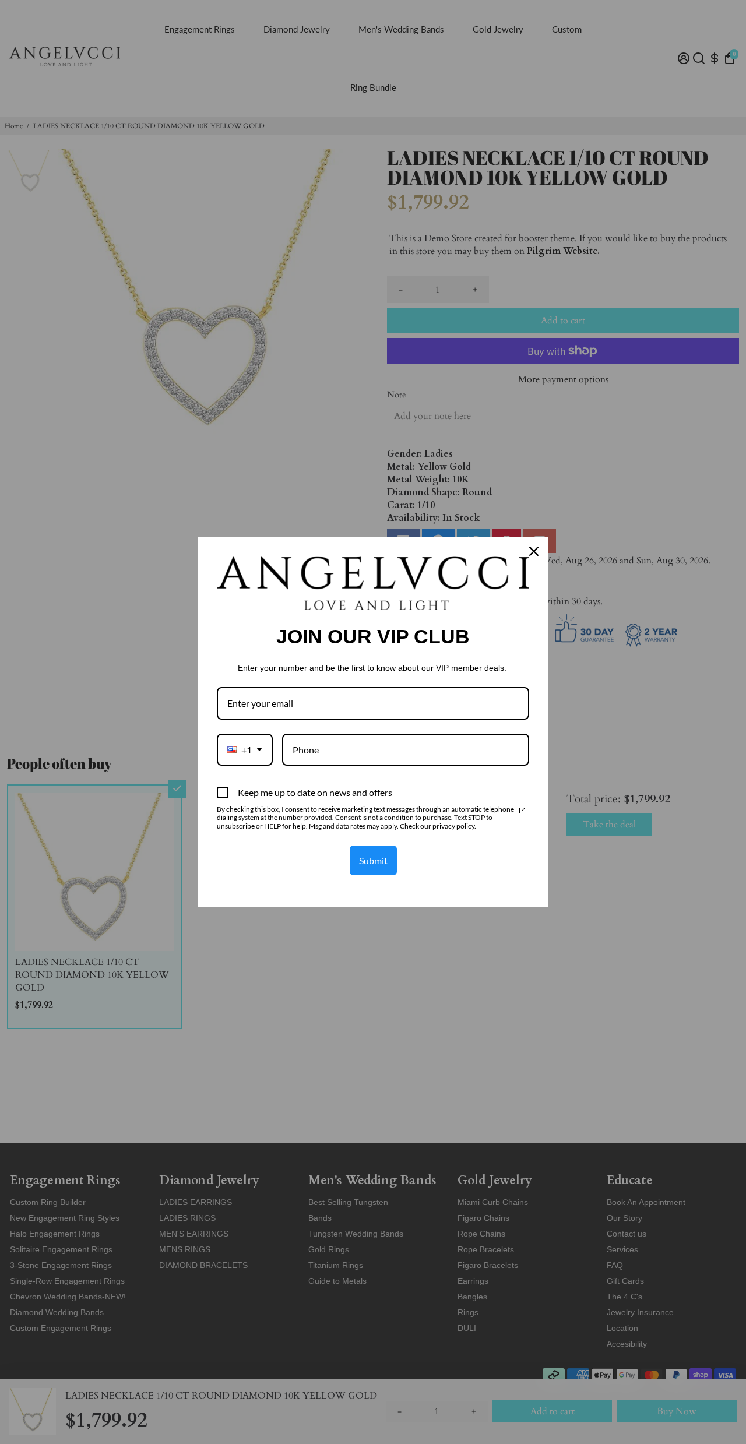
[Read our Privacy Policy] (522, 811)
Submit (373, 860)
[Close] (534, 551)
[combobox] (245, 750)
